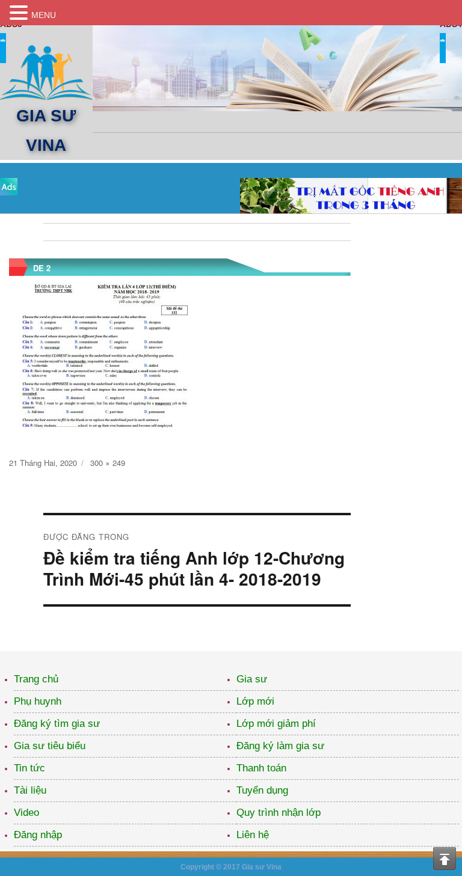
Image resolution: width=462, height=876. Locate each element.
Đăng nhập (38, 835)
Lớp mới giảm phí (276, 723)
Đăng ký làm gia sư (280, 746)
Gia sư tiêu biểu (49, 746)
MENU (43, 15)
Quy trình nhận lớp (278, 812)
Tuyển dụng (262, 790)
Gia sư (251, 679)
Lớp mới (255, 701)
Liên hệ (252, 835)
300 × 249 (107, 462)
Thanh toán (261, 768)
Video (26, 812)
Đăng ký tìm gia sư (57, 723)
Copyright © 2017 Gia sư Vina (231, 867)
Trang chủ (36, 679)
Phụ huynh (37, 701)
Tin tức (29, 768)
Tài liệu (30, 790)
